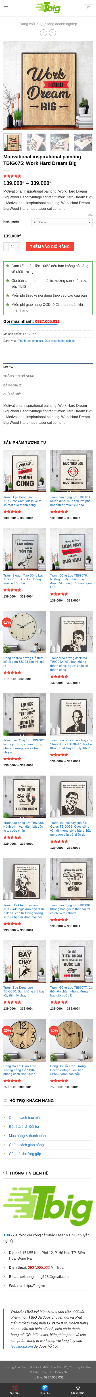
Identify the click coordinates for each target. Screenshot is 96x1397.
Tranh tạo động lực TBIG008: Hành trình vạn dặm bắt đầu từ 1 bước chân (24, 826)
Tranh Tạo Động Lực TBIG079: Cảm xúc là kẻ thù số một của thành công (23, 501)
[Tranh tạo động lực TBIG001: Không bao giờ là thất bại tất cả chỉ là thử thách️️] (71, 879)
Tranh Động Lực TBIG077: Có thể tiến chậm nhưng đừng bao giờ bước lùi (71, 991)
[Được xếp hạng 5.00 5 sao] (12, 511)
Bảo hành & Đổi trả (24, 1127)
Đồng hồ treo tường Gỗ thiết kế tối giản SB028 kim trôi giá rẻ (23, 661)
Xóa (90, 215)
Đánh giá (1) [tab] (12, 385)
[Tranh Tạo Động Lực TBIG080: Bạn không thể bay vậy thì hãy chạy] (24, 961)
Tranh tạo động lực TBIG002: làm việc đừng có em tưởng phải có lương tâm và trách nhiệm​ (24, 746)
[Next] (85, 85)
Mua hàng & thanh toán (27, 1136)
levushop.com (22, 1346)
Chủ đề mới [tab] (12, 394)
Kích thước (11, 221)
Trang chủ (27, 24)
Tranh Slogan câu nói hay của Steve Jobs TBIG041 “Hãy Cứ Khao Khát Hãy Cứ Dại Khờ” (71, 744)
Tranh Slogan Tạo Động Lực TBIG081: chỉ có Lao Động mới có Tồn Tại (23, 579)
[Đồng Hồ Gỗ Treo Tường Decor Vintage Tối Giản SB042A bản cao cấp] (71, 1040)
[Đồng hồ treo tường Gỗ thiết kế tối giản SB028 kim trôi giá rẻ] (24, 632)
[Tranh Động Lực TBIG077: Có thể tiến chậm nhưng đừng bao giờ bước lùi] (71, 961)
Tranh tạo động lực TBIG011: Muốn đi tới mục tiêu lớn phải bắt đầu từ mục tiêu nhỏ (70, 501)
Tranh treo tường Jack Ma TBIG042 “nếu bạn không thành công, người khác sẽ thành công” (69, 663)
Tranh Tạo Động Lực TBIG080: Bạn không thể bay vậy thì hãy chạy (23, 991)
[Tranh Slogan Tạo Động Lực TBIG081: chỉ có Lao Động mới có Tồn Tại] (24, 549)
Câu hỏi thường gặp (25, 1154)
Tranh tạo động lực (30, 340)
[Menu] (6, 7)
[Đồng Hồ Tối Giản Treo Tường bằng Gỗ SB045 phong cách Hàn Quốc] (24, 1040)
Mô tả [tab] (8, 367)
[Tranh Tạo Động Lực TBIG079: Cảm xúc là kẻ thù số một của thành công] (24, 471)
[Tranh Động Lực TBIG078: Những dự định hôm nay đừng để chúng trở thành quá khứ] (71, 549)
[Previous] (11, 85)
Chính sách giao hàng (26, 1145)
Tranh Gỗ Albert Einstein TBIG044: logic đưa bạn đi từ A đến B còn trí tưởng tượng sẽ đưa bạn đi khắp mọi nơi (23, 911)
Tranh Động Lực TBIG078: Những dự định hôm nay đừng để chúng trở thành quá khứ (71, 581)
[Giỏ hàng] (88, 7)
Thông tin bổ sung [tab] (18, 376)
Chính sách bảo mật (25, 1118)
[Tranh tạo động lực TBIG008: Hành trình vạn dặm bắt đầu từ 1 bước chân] (24, 797)
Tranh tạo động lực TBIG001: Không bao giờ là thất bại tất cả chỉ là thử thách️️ (71, 909)
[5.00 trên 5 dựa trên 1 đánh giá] (48, 176)
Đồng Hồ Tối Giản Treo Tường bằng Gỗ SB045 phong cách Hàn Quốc (19, 1070)
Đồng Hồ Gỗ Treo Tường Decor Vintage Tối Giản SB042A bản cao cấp (68, 1070)
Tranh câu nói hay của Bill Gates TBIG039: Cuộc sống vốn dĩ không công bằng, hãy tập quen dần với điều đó (70, 828)
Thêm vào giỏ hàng (50, 247)
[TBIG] (48, 8)
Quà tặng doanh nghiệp (58, 24)
